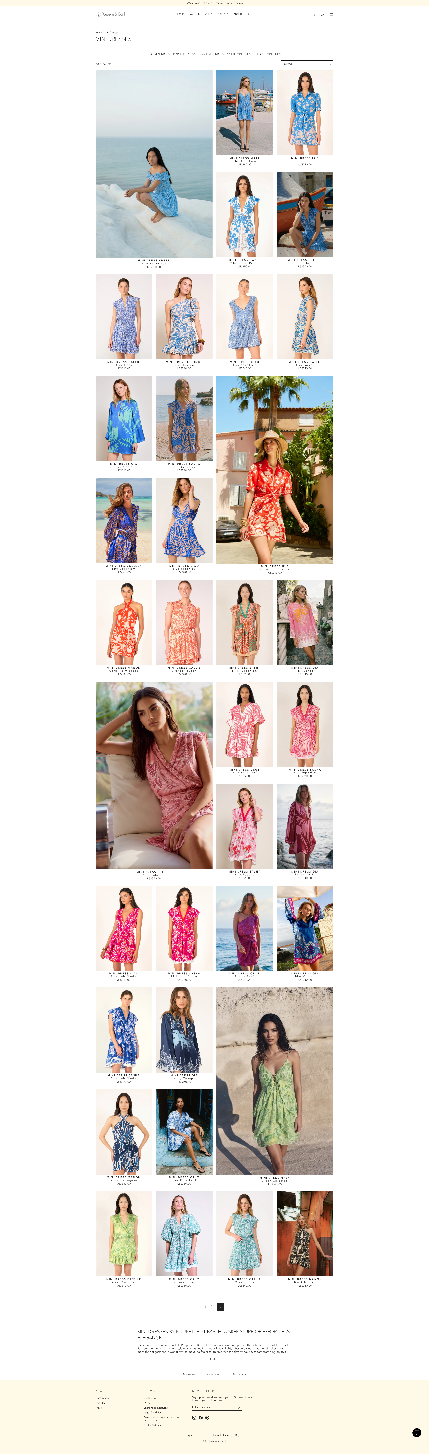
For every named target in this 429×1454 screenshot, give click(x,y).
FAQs (147, 1403)
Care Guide (102, 1398)
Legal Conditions (153, 1412)
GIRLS (209, 14)
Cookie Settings (152, 1425)
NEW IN (180, 14)
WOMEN (195, 14)
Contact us (150, 1398)
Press (99, 1408)
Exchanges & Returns (156, 1408)
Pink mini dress (184, 54)
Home (99, 32)
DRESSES (223, 14)
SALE (250, 14)
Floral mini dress (269, 54)
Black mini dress (211, 54)
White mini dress (239, 54)
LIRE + (214, 1359)
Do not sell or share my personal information (161, 1419)
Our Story (101, 1403)
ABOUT (238, 14)
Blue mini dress (158, 54)
